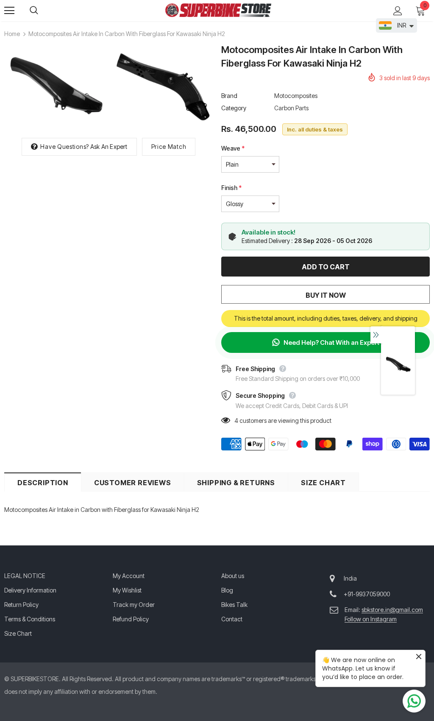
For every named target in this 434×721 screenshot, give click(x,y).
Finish (231, 187)
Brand (229, 95)
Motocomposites (295, 95)
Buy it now (326, 295)
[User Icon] (397, 10)
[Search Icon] (42, 10)
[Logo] (218, 10)
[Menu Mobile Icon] (9, 11)
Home (12, 33)
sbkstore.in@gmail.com (392, 609)
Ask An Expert (109, 146)
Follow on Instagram (371, 619)
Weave (233, 148)
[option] (55, 86)
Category (233, 108)
